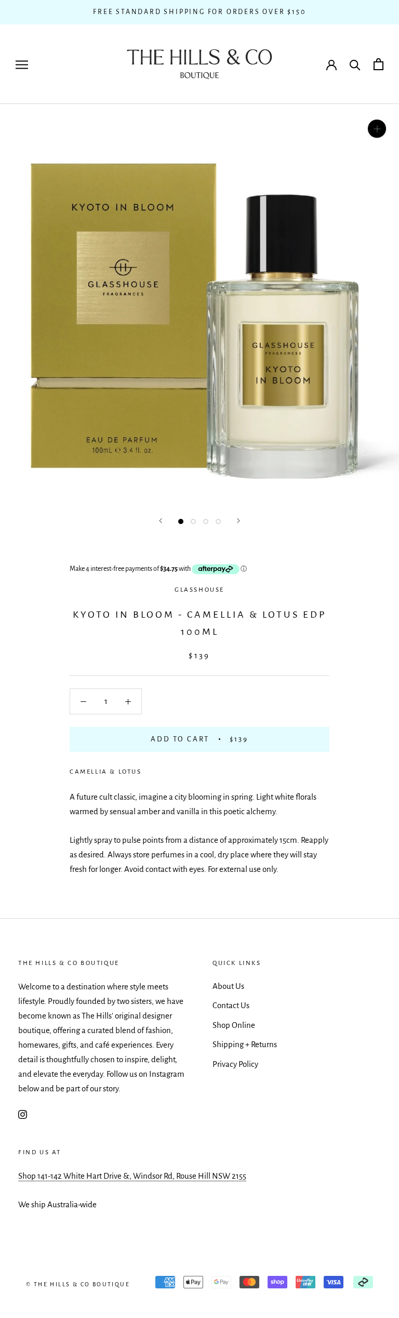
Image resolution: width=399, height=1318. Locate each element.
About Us (228, 986)
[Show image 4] (218, 521)
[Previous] (160, 520)
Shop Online (233, 1025)
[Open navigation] (22, 64)
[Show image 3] (205, 521)
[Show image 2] (193, 521)
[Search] (355, 64)
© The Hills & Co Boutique (78, 1284)
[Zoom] (377, 129)
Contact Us (230, 1005)
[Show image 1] (180, 521)
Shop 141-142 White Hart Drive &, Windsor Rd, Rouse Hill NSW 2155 (132, 1175)
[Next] (238, 520)
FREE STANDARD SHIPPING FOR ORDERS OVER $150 (199, 12)
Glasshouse (199, 589)
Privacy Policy (235, 1064)
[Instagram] (22, 1113)
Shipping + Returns (244, 1044)
